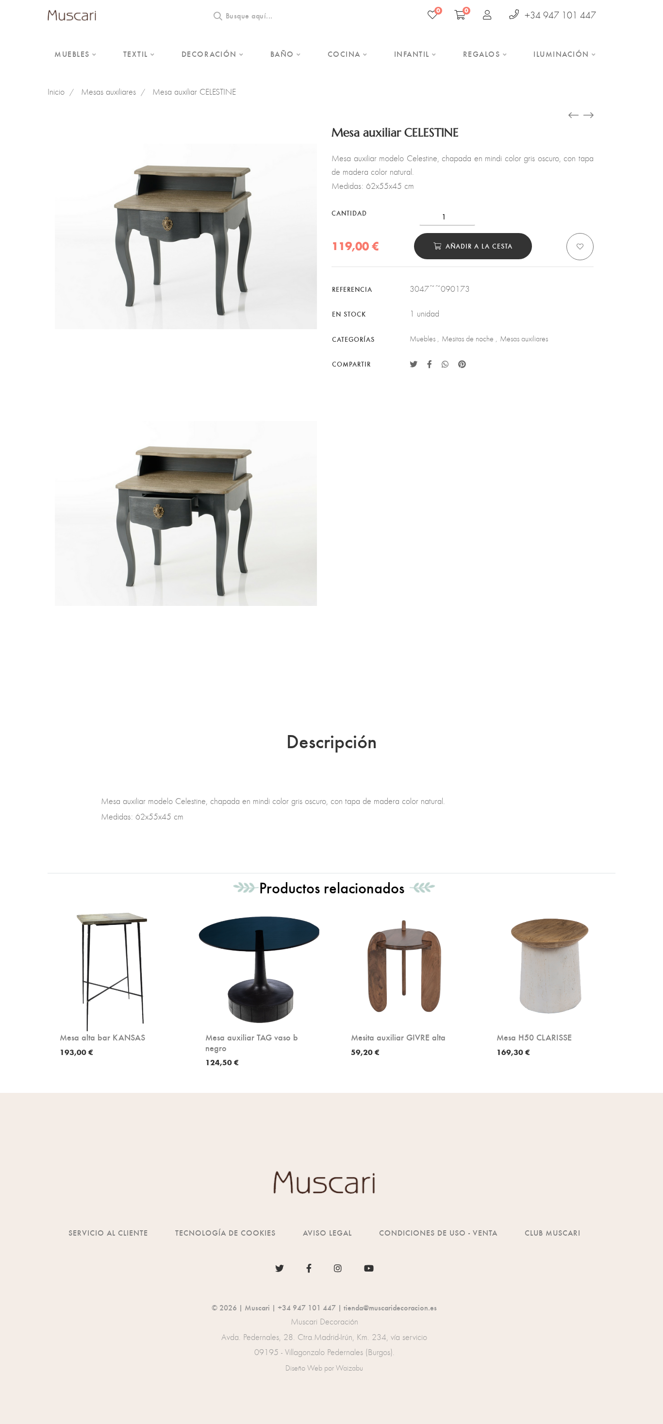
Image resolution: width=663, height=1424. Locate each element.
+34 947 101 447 (560, 15)
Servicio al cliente (108, 1232)
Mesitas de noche (468, 338)
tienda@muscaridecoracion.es (390, 1307)
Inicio (56, 91)
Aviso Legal (327, 1232)
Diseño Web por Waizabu (324, 1368)
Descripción (331, 740)
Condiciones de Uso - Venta (438, 1232)
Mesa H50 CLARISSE (534, 1037)
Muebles (422, 338)
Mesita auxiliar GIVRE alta (398, 1037)
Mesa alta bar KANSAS (102, 1037)
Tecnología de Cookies (225, 1232)
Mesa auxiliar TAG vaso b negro (251, 1042)
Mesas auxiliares (108, 91)
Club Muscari (552, 1232)
